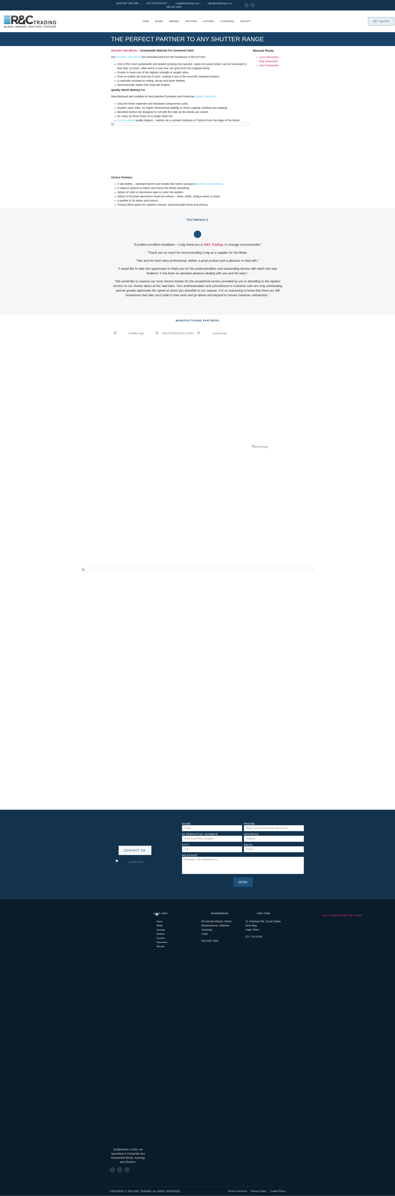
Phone (249, 823)
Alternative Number (200, 834)
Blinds (159, 21)
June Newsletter (269, 57)
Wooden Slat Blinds (128, 57)
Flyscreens (227, 21)
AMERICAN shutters (209, 183)
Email (248, 844)
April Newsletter (269, 65)
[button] (111, 447)
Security (245, 21)
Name (186, 823)
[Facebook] (246, 5)
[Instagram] (253, 5)
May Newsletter (268, 61)
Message (189, 855)
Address (251, 834)
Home (146, 21)
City (185, 844)
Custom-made (126, 120)
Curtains (208, 21)
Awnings (174, 21)
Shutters (191, 21)
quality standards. (206, 96)
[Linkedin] (127, 1170)
